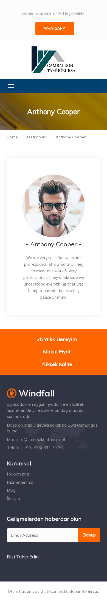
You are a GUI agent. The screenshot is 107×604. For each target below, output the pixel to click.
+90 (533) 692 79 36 (43, 447)
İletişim (13, 498)
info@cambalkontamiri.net (41, 439)
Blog (11, 490)
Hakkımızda (18, 474)
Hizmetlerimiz (20, 482)
